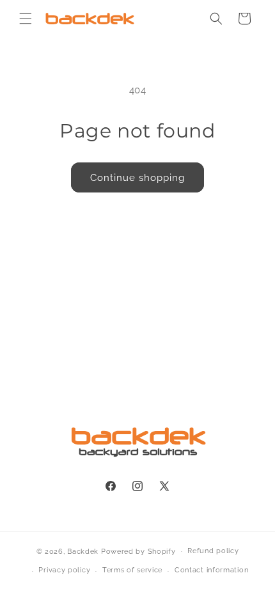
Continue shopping (137, 178)
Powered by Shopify (138, 551)
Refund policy (213, 551)
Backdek (82, 551)
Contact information (211, 570)
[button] (26, 18)
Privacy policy (64, 570)
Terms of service (132, 570)
